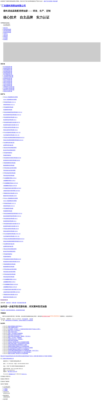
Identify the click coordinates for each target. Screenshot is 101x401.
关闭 (31, 318)
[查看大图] (13, 310)
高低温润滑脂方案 (7, 72)
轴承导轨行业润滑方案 (8, 89)
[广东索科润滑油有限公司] (13, 5)
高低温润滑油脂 (7, 29)
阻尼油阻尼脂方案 (7, 71)
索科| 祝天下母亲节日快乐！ (15, 334)
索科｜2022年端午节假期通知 (15, 333)
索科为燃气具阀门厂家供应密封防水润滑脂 (18, 343)
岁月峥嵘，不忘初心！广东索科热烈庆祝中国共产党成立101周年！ (24, 329)
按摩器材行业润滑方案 (8, 86)
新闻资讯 (5, 36)
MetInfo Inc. (24, 374)
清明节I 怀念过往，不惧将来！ (15, 339)
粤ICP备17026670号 (12, 371)
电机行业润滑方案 (7, 85)
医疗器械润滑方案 (7, 74)
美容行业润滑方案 (7, 81)
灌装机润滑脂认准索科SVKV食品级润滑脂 (18, 346)
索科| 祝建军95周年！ (13, 327)
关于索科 (5, 38)
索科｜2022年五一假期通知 (15, 337)
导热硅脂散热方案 (7, 69)
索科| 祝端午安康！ (13, 332)
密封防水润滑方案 (7, 91)
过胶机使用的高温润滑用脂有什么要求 (17, 344)
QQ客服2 (5, 390)
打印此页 (25, 318)
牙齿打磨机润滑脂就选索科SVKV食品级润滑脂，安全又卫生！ (23, 350)
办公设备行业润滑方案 (8, 88)
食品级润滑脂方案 (7, 68)
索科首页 (5, 27)
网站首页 (3, 356)
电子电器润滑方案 (7, 66)
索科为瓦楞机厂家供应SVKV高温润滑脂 (18, 353)
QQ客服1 (5, 389)
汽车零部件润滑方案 (8, 76)
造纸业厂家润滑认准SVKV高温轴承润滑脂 (18, 342)
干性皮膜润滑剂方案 (8, 75)
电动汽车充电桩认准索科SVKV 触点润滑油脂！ (20, 352)
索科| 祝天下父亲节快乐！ (14, 330)
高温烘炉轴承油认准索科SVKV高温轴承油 (18, 349)
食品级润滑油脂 (7, 32)
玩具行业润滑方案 (7, 84)
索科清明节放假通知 (13, 340)
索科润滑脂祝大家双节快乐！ (15, 326)
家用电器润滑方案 (7, 78)
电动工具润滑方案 (7, 79)
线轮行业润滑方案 (7, 82)
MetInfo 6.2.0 (12, 374)
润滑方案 (5, 35)
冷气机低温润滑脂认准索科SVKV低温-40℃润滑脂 (20, 347)
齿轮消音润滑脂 (7, 30)
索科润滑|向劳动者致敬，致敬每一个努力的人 (19, 336)
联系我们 (5, 39)
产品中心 (5, 33)
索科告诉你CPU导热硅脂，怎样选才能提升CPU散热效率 (19, 320)
